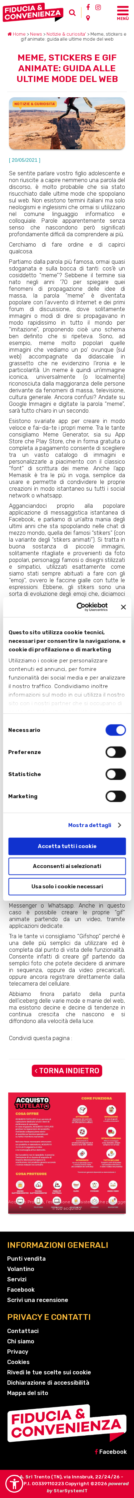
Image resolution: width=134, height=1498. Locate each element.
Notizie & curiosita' (66, 34)
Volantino (20, 1269)
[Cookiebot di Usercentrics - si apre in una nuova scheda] (80, 607)
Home (19, 34)
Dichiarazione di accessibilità (48, 1382)
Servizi (16, 1279)
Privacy (17, 1351)
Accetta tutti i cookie (67, 846)
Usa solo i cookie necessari (67, 886)
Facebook (21, 1289)
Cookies (18, 1362)
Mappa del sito (27, 1393)
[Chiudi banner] (123, 607)
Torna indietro (68, 1070)
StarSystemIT (71, 1490)
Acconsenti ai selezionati (67, 866)
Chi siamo (20, 1341)
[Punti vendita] (88, 17)
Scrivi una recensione (37, 1300)
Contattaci (23, 1331)
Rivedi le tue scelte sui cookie (49, 1372)
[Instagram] (98, 7)
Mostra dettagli (89, 825)
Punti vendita (26, 1258)
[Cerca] (74, 14)
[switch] (115, 752)
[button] (14, 1484)
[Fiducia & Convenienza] (34, 12)
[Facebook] (88, 7)
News (36, 34)
